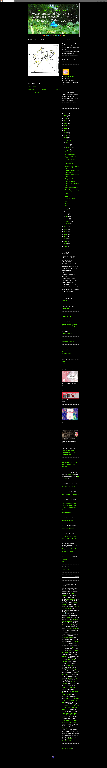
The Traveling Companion (69, 462)
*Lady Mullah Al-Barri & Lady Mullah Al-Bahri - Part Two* (70, 700)
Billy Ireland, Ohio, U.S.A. (69, 503)
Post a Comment (32, 86)
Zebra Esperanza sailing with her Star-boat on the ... (72, 191)
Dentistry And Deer (68, 637)
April (66, 216)
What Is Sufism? (67, 625)
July (66, 209)
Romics (64, 351)
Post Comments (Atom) (41, 93)
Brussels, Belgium (67, 510)
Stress (68, 617)
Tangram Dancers (70, 154)
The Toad (64, 466)
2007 (65, 246)
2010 (65, 239)
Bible (63, 361)
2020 (65, 128)
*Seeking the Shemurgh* (69, 687)
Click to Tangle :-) (67, 333)
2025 (65, 116)
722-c (30, 42)
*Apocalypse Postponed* (69, 728)
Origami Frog (65, 569)
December (68, 140)
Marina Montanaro (69, 76)
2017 (65, 135)
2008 (65, 244)
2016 (65, 138)
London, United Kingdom (69, 507)
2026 (65, 113)
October (67, 145)
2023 (65, 120)
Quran (64, 363)
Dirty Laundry (66, 656)
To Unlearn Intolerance (68, 486)
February (67, 221)
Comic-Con (65, 349)
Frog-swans (70, 474)
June (66, 211)
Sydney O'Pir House (67, 551)
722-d (66, 201)
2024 (65, 118)
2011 (65, 236)
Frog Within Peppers (71, 179)
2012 (65, 234)
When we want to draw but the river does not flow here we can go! (69, 452)
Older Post (57, 89)
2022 (65, 123)
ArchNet (64, 559)
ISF (63, 561)
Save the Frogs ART (67, 520)
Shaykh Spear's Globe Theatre (70, 549)
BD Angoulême (66, 353)
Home (44, 89)
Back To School (70, 599)
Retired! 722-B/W (70, 198)
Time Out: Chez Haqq (72, 628)
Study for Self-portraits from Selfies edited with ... (72, 183)
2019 (65, 130)
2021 (65, 125)
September (68, 147)
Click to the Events (67, 316)
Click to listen (66, 308)
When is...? (65, 300)
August (67, 150)
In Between (69, 665)
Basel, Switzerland (67, 512)
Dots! (66, 196)
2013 (65, 231)
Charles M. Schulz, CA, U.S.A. (70, 505)
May (66, 214)
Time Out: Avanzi (73, 632)
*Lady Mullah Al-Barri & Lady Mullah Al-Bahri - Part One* (70, 692)
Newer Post (31, 89)
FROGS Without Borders (53, 8)
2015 (65, 226)
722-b (66, 206)
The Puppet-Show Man (68, 464)
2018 (65, 133)
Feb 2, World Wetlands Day (69, 536)
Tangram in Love (69, 152)
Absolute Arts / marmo (68, 341)
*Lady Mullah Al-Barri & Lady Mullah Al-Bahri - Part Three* (70, 707)
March (67, 218)
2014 (65, 229)
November (68, 142)
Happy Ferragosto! (70, 159)
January (67, 223)
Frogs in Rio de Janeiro (71, 187)
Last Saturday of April (68, 528)
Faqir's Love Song (68, 647)
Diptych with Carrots (70, 157)
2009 (65, 241)
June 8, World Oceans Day (69, 538)
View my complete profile (69, 87)
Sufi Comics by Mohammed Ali (70, 494)
